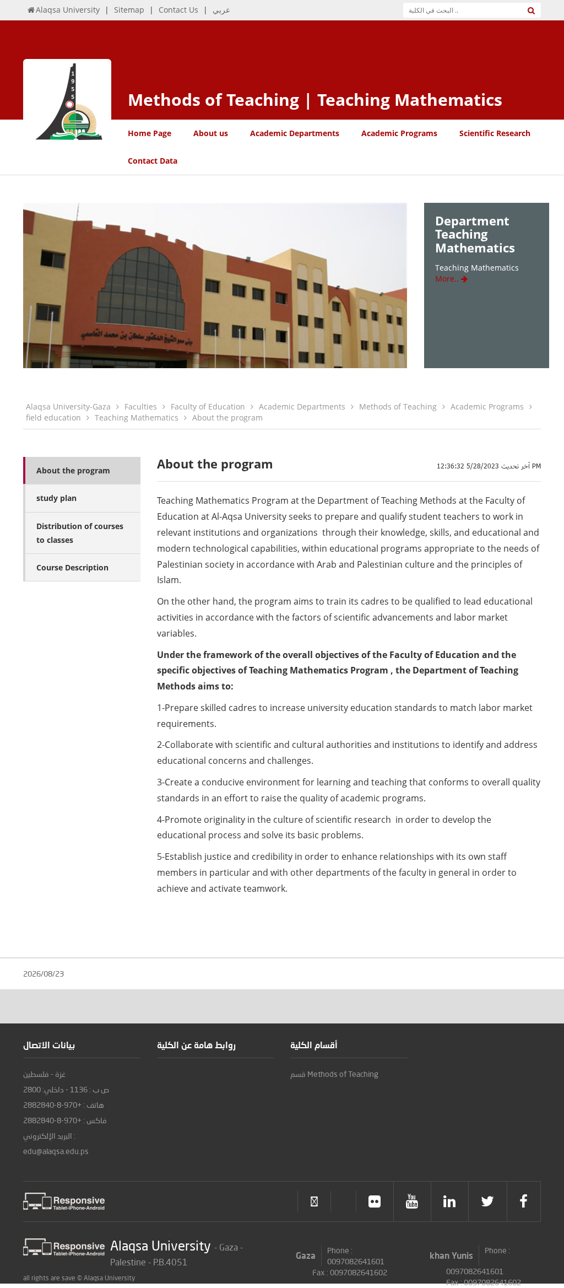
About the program (227, 417)
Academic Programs (399, 133)
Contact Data (152, 160)
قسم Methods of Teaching (334, 1074)
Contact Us (178, 9)
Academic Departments (294, 133)
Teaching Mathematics (136, 417)
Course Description (72, 567)
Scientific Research (494, 133)
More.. (448, 278)
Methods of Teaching (398, 406)
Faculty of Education (208, 406)
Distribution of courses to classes (79, 533)
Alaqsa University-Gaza (68, 406)
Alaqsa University (68, 9)
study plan (56, 498)
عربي (221, 9)
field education (53, 417)
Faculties (140, 406)
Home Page (149, 133)
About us (210, 133)
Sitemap (129, 9)
